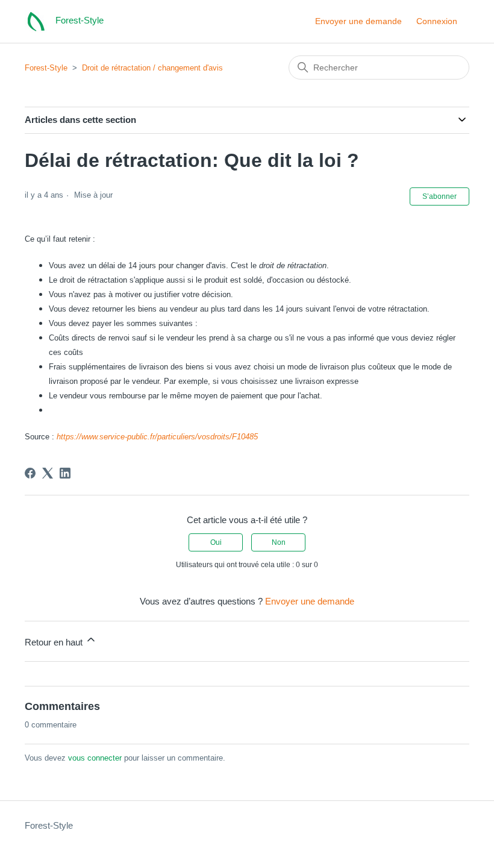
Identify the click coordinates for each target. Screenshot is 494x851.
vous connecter (95, 757)
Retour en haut (55, 642)
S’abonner (439, 196)
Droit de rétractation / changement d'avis (152, 67)
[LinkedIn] (65, 473)
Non (279, 542)
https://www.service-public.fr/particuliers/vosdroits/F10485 (157, 436)
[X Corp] (47, 473)
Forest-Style (46, 67)
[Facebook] (30, 473)
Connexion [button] (436, 21)
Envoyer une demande (358, 21)
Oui (216, 542)
